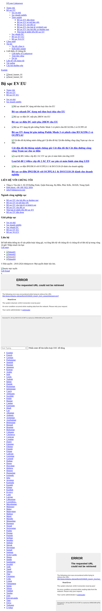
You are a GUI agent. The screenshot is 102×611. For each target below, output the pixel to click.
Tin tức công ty (18, 46)
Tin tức (9, 44)
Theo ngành (17, 17)
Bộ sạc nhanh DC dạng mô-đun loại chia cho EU (38, 111)
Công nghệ (11, 41)
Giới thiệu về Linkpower (22, 53)
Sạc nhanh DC (18, 34)
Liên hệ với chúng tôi (15, 61)
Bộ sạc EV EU (18, 37)
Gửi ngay (5, 247)
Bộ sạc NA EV (18, 39)
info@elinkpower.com (15, 190)
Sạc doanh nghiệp (19, 15)
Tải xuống (10, 63)
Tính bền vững (18, 56)
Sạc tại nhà (16, 12)
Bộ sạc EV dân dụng (26, 20)
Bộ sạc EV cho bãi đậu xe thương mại (33, 29)
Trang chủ (10, 8)
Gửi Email (5, 271)
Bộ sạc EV (11, 10)
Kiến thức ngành (19, 49)
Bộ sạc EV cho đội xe (26, 25)
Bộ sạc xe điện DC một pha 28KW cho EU (35, 121)
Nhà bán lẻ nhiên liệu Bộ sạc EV (31, 32)
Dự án (14, 58)
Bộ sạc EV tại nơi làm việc (28, 22)
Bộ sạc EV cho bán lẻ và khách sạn (32, 27)
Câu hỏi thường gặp (14, 65)
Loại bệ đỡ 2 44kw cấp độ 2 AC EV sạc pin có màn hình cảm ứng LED (50, 161)
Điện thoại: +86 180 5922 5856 (19, 187)
